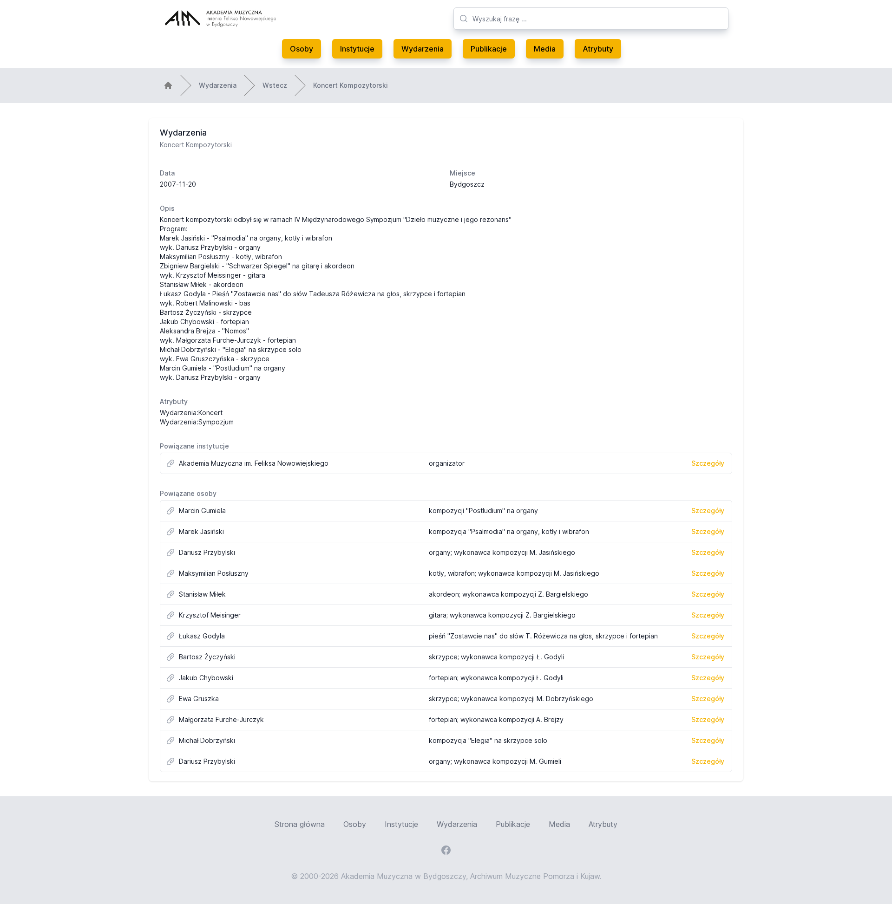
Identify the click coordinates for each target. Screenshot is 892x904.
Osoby (301, 48)
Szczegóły (707, 463)
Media (545, 48)
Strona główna (300, 824)
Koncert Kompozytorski (350, 85)
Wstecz (274, 85)
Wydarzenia (422, 48)
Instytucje (357, 48)
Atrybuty (598, 48)
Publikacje (489, 48)
